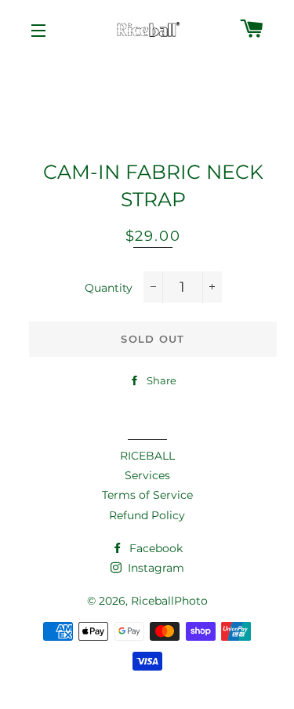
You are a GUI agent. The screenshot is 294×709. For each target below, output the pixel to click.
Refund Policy (147, 515)
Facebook (154, 548)
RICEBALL (147, 456)
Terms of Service (147, 495)
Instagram (154, 568)
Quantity (108, 288)
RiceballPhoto (169, 601)
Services (147, 475)
